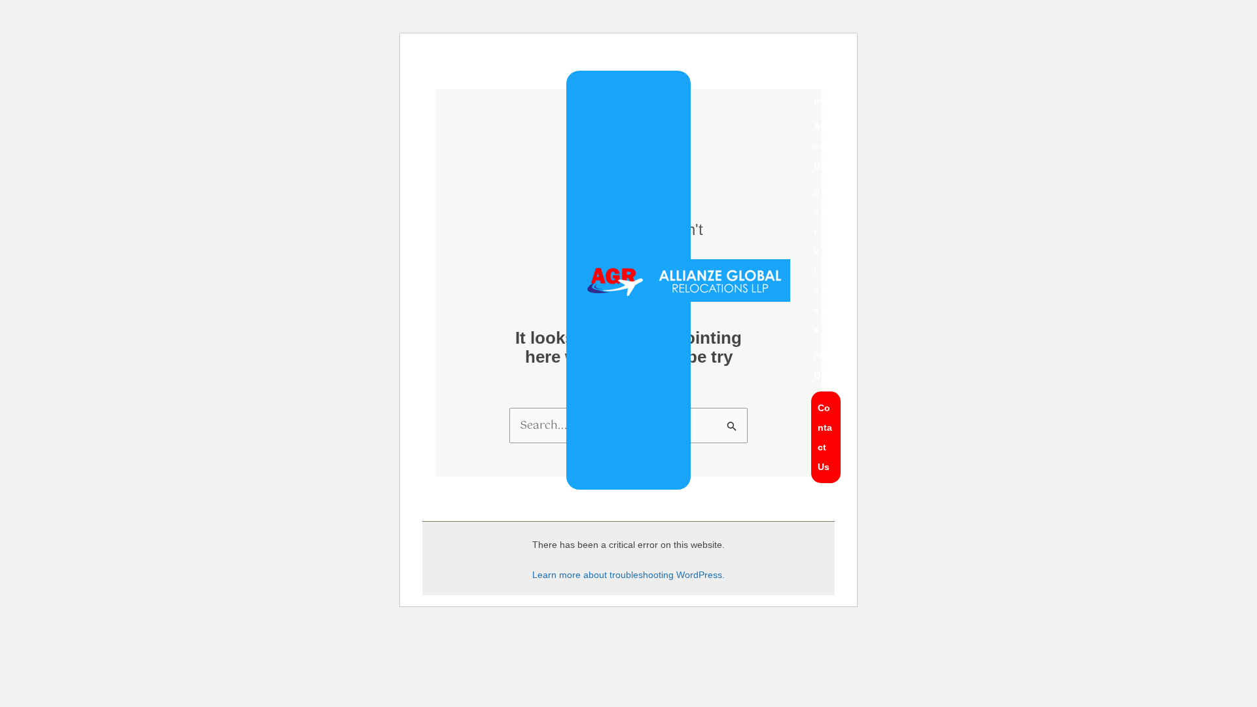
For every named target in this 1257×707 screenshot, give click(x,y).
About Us (821, 146)
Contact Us (825, 437)
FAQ (820, 365)
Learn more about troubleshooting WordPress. (628, 575)
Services (817, 261)
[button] (825, 260)
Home (820, 90)
